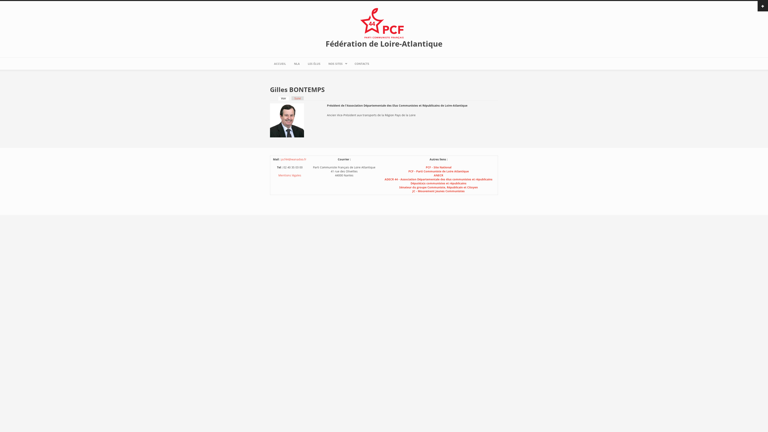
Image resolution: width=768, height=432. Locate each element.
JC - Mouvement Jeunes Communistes (438, 191)
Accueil (280, 64)
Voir (285, 98)
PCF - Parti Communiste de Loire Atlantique (438, 171)
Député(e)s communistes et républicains (438, 183)
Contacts (362, 64)
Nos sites (333, 63)
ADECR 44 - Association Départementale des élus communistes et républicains (438, 179)
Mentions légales (289, 175)
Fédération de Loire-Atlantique (384, 43)
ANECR (438, 175)
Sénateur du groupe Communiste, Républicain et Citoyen (438, 187)
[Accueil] (384, 23)
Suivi (297, 98)
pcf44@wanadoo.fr (293, 159)
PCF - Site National (438, 167)
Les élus (314, 64)
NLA (297, 64)
